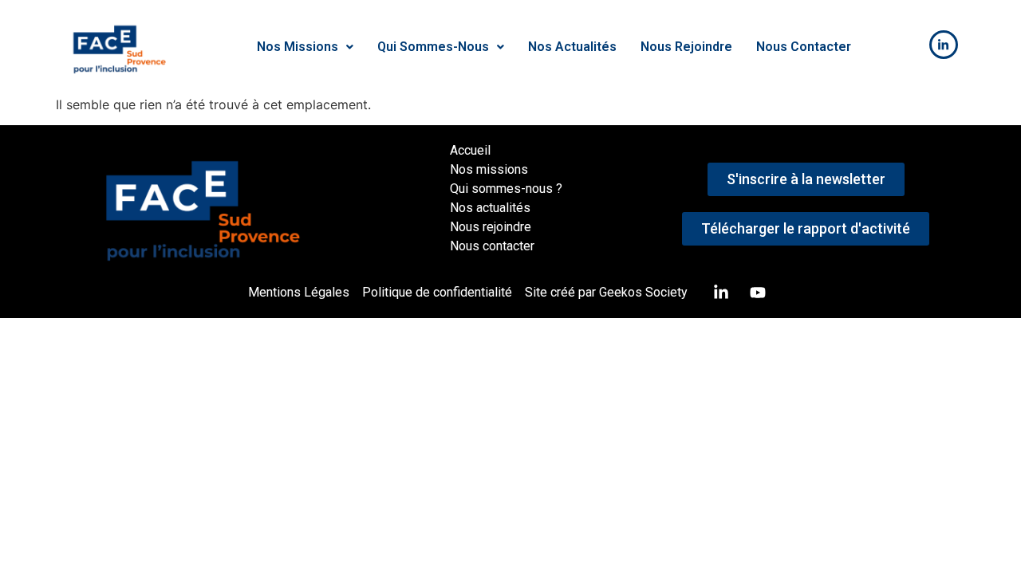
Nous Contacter (803, 46)
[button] (305, 47)
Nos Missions (297, 46)
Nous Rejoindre (686, 46)
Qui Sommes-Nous (433, 46)
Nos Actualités (572, 46)
